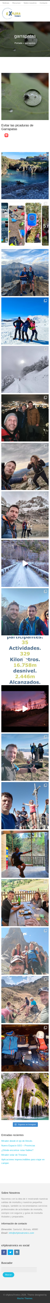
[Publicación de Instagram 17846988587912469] (25, 514)
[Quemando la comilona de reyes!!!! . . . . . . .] (25, 611)
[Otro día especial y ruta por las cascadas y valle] (25, 854)
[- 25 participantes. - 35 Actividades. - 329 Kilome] (25, 660)
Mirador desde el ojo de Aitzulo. (17, 1141)
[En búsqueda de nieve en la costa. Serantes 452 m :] (25, 418)
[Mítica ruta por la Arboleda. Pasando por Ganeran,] (25, 466)
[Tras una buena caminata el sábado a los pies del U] (25, 902)
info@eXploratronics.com (21, 1233)
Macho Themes (24, 1298)
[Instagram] (16, 1252)
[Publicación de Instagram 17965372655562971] (25, 175)
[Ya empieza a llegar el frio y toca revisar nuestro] (25, 224)
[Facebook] (4, 1252)
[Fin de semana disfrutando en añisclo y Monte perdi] (25, 272)
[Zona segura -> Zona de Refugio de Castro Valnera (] (25, 321)
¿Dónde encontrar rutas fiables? (17, 1150)
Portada (18, 43)
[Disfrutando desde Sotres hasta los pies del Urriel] (25, 951)
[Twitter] (10, 1252)
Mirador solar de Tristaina (14, 1155)
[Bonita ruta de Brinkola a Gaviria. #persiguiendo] (25, 757)
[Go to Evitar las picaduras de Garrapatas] (25, 96)
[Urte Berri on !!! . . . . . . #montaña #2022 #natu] (25, 708)
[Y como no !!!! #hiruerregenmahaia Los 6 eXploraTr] (25, 999)
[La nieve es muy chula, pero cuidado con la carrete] (25, 369)
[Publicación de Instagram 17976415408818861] (25, 563)
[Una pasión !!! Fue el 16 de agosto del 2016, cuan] (25, 1048)
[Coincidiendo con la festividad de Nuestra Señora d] (25, 805)
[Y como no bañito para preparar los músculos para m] (25, 1096)
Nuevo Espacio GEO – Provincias (18, 1145)
